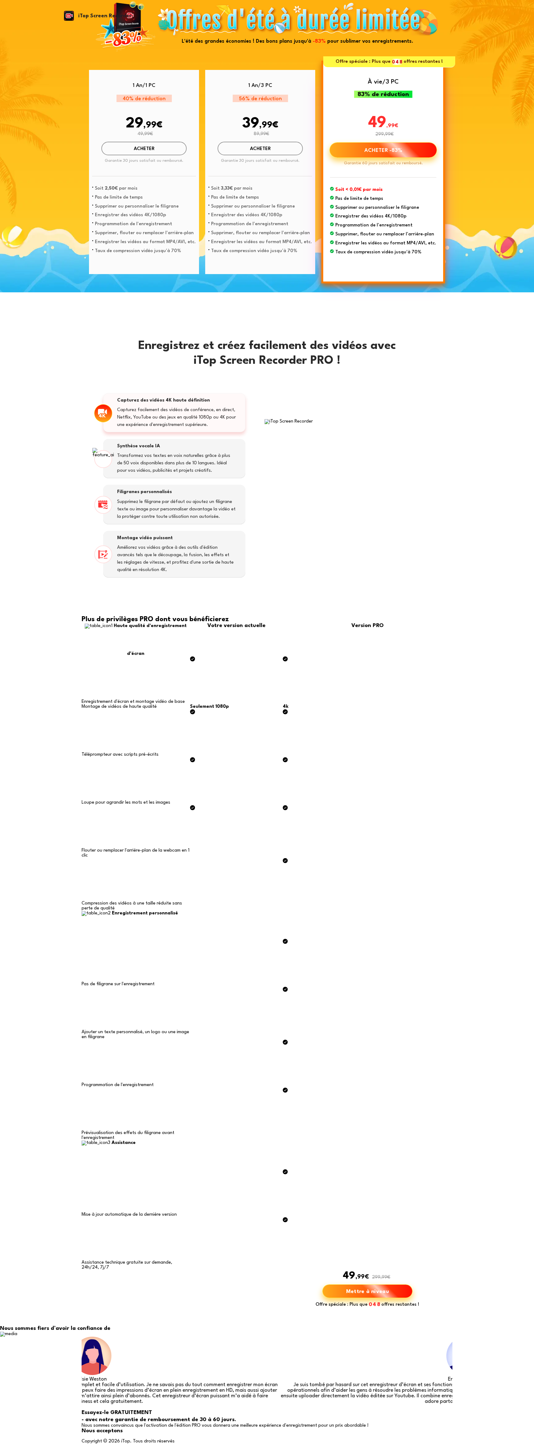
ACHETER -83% (383, 150)
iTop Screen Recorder (104, 16)
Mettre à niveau (367, 1291)
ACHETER (144, 149)
